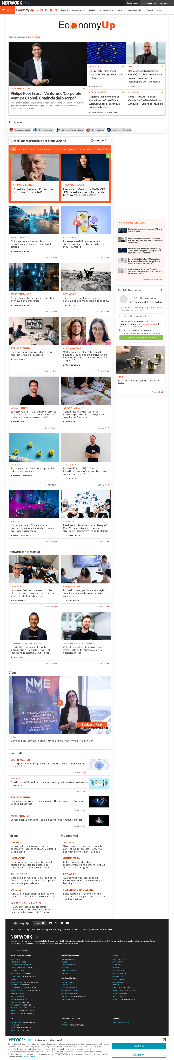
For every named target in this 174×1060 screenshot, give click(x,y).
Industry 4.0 (23, 988)
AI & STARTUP (86, 149)
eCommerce (24, 976)
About (13, 929)
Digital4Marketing (69, 988)
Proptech (149, 10)
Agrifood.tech (118, 959)
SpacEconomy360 (119, 993)
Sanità (123, 988)
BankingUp (116, 965)
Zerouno (65, 973)
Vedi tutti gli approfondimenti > (153, 279)
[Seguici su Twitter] (56, 923)
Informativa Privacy (147, 324)
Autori (20, 929)
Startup (158, 10)
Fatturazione (24, 982)
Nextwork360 (16, 941)
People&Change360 (69, 999)
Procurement (75, 996)
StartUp (73, 1025)
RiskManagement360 (19, 999)
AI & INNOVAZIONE (27, 149)
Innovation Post (119, 973)
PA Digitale (19, 1025)
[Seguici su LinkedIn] (50, 923)
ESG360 (13, 979)
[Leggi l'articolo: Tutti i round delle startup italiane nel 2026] (140, 370)
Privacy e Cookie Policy (51, 929)
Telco (118, 996)
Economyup (66, 1022)
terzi (160, 333)
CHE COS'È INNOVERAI (47, 149)
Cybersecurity (21, 1005)
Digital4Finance (68, 982)
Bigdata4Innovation (19, 962)
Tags (28, 929)
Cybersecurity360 (18, 971)
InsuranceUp (108, 10)
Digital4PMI (66, 968)
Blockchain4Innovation (21, 965)
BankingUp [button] (93, 10)
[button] (7, 10)
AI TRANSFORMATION (105, 149)
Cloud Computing (22, 968)
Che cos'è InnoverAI (69, 149)
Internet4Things (17, 993)
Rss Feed (36, 929)
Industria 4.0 (20, 985)
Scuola (123, 991)
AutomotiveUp (118, 962)
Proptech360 (117, 982)
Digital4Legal (67, 985)
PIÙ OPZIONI (139, 1054)
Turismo (124, 999)
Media (118, 979)
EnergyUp (116, 968)
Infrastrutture (25, 991)
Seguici (38, 923)
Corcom (65, 962)
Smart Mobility (22, 1013)
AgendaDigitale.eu (69, 959)
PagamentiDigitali (18, 996)
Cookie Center (106, 929)
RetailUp (115, 985)
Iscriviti (141, 338)
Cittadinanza (24, 1022)
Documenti (23, 973)
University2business (120, 1022)
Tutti (13, 149)
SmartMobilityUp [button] (134, 10)
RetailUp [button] (118, 10)
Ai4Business (15, 959)
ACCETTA (139, 1045)
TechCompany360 (69, 971)
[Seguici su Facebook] (61, 923)
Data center (20, 1002)
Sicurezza (23, 1008)
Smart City (23, 1011)
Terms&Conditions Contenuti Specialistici (81, 929)
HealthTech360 (118, 971)
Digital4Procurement (70, 991)
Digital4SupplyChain (70, 993)
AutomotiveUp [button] (78, 10)
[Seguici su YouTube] (67, 923)
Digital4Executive (69, 965)
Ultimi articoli (65, 10)
